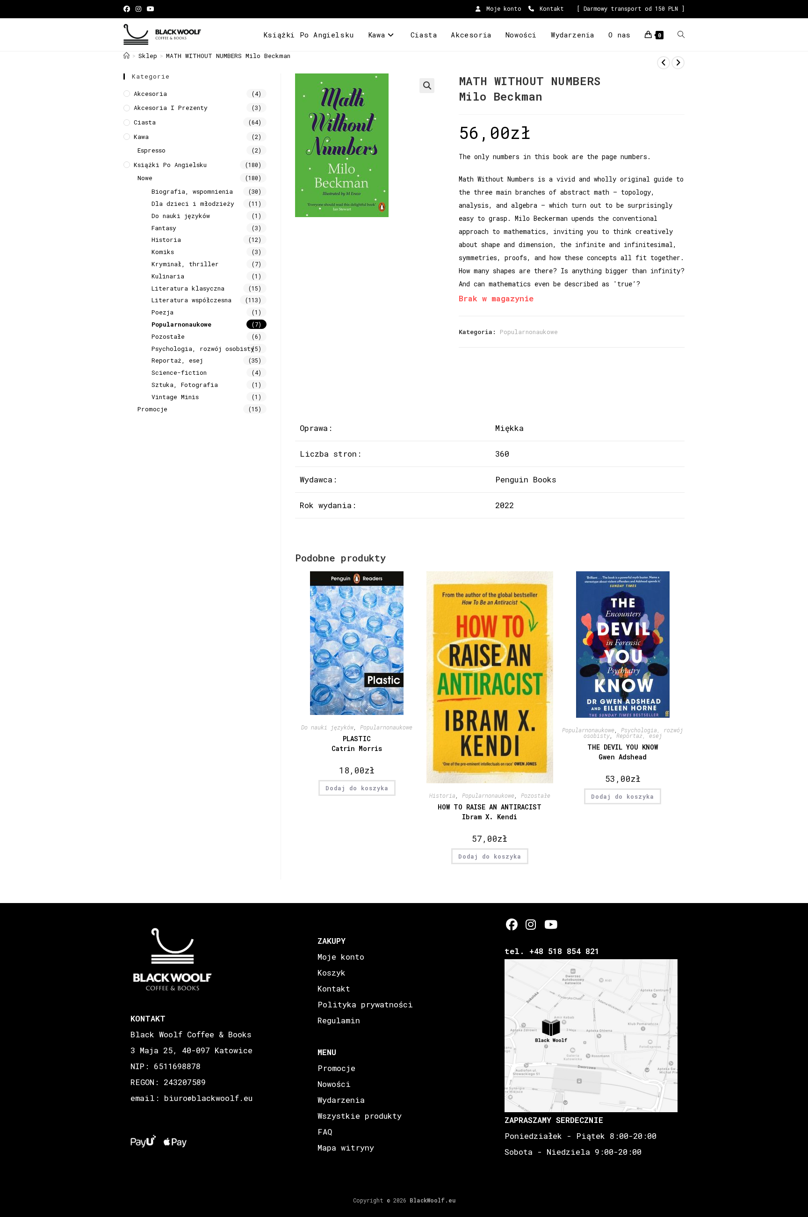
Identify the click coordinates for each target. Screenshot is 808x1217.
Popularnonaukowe (529, 332)
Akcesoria (150, 93)
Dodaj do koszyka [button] (357, 788)
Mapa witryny (345, 1147)
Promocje (152, 409)
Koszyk (331, 972)
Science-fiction (179, 372)
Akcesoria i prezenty (171, 107)
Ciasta (145, 122)
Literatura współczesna (191, 300)
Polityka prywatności (365, 1004)
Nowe (144, 178)
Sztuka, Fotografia (185, 384)
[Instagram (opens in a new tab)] (138, 9)
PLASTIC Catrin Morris (357, 743)
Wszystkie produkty (359, 1115)
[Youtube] (550, 924)
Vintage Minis (175, 397)
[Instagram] (531, 924)
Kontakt (550, 8)
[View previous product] (663, 62)
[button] (426, 85)
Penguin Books (525, 479)
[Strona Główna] (126, 55)
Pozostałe (535, 795)
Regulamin (338, 1020)
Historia (442, 795)
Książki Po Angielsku (170, 164)
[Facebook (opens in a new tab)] (128, 9)
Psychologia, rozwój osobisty (203, 348)
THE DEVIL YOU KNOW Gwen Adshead (622, 752)
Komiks (163, 252)
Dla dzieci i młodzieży (193, 203)
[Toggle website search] (681, 34)
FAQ (324, 1131)
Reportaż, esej (639, 735)
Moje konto (502, 8)
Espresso (151, 150)
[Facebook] (512, 924)
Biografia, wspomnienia (192, 191)
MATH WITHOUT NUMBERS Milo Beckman (228, 55)
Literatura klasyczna (188, 288)
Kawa (141, 136)
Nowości (334, 1084)
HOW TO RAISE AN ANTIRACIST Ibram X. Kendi (489, 811)
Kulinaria (168, 276)
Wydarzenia (341, 1099)
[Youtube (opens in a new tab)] (150, 9)
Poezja (162, 312)
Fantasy (164, 228)
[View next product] (678, 62)
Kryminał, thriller (185, 264)
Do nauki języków (327, 727)
